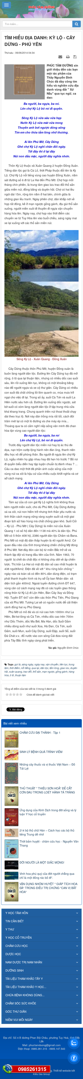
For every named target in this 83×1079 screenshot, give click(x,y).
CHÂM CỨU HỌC (16, 946)
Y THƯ (9, 929)
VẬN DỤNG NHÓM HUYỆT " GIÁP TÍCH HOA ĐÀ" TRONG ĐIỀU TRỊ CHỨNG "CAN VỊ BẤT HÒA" (48, 888)
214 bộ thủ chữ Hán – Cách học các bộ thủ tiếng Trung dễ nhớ (47, 832)
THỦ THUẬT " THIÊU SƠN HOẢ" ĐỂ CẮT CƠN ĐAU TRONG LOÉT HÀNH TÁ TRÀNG (47, 790)
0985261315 (32, 1069)
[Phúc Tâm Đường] (41, 8)
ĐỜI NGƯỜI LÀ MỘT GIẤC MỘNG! (42, 862)
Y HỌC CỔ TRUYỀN (18, 938)
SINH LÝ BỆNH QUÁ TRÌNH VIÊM (41, 752)
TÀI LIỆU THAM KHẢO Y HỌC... (25, 987)
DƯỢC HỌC (13, 954)
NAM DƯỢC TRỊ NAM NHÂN (23, 962)
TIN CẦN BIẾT (14, 921)
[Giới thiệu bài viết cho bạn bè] (60, 57)
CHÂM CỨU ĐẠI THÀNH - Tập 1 (40, 732)
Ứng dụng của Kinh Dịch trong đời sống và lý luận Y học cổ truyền (48, 812)
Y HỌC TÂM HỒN (16, 913)
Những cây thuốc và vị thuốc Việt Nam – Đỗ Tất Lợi (47, 766)
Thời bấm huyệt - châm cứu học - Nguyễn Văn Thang (49, 843)
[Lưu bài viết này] (75, 57)
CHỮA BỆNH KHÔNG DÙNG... (25, 995)
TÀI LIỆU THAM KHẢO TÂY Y (24, 979)
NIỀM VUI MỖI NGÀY (19, 1020)
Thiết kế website (62, 1070)
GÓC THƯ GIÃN (15, 1011)
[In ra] (68, 57)
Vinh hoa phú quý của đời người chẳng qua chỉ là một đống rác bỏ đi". (47, 876)
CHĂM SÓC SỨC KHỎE (20, 1003)
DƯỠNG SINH (14, 970)
